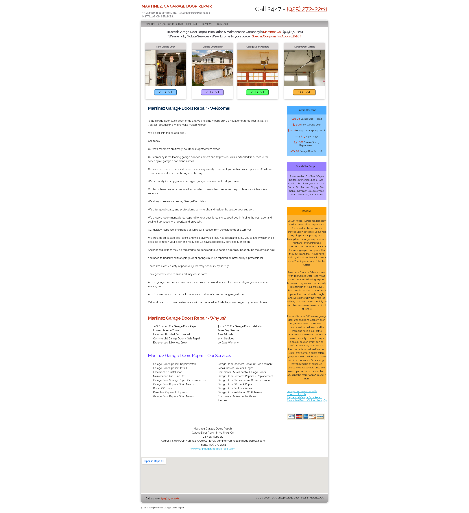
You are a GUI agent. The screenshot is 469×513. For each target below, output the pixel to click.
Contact (222, 24)
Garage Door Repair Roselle (302, 391)
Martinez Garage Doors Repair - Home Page (171, 24)
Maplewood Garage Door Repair (304, 397)
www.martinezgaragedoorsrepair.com (213, 448)
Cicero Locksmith (296, 394)
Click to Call (165, 92)
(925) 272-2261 (307, 9)
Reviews (207, 24)
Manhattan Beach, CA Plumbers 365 (307, 400)
